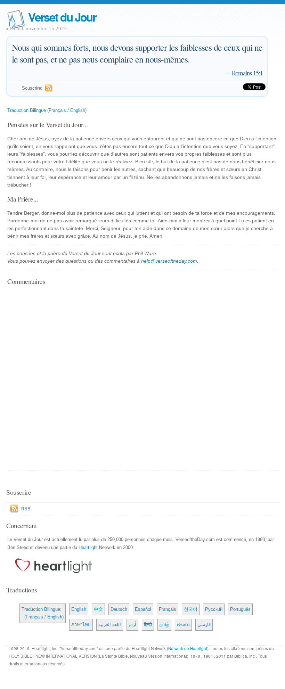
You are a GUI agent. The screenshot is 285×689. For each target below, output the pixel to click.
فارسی (204, 624)
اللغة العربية (109, 624)
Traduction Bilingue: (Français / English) (43, 613)
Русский (213, 609)
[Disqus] (142, 378)
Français (167, 609)
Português (240, 609)
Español (143, 609)
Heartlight (88, 547)
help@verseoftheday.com (169, 261)
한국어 (190, 609)
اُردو (132, 624)
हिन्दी (148, 624)
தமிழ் (164, 624)
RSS (26, 508)
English (78, 609)
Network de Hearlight (187, 648)
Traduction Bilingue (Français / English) (47, 110)
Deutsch (119, 609)
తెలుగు (183, 624)
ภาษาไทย (81, 624)
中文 (98, 609)
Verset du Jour (62, 17)
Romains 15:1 (247, 72)
